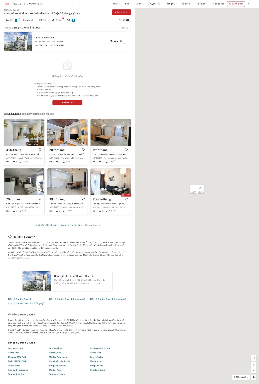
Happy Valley (96, 366)
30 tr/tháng (57, 150)
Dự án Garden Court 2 (45, 38)
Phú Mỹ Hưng (76, 225)
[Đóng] (200, 188)
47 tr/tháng (100, 150)
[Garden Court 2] (18, 41)
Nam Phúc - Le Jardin (59, 362)
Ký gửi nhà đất (236, 4)
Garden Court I (15, 349)
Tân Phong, (79, 158)
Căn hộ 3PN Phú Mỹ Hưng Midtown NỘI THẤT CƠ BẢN (67, 204)
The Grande (96, 362)
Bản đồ (122, 20)
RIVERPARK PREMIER (18, 362)
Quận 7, (49, 42)
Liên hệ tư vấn (67, 103)
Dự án (138, 4)
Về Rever (201, 4)
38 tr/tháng (13, 150)
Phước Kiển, (123, 207)
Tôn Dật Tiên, (40, 42)
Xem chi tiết (116, 41)
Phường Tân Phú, (39, 158)
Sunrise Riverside (16, 374)
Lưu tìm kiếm (122, 12)
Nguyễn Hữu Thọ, (111, 207)
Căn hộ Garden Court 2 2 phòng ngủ (108, 299)
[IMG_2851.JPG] (67, 195)
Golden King (55, 370)
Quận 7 (64, 225)
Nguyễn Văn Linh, (25, 158)
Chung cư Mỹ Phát (17, 357)
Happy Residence (57, 366)
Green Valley (14, 366)
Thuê (126, 4)
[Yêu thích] (40, 150)
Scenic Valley (96, 357)
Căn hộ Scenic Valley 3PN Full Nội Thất (22, 155)
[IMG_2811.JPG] (111, 145)
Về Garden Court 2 (21, 237)
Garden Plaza (55, 349)
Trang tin (170, 4)
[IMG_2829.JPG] (24, 195)
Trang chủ (39, 225)
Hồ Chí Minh (58, 42)
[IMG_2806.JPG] (67, 145)
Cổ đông (185, 4)
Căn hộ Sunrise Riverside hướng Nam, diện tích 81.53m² (111, 204)
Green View (95, 353)
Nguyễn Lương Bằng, (112, 158)
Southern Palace (57, 374)
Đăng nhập (218, 4)
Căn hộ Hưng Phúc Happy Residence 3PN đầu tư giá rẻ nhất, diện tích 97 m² (24, 204)
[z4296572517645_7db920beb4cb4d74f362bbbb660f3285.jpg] (111, 195)
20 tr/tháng (13, 199)
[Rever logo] (7, 4)
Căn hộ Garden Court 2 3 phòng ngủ (26, 304)
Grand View (13, 353)
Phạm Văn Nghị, (67, 158)
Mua (115, 4)
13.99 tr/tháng (102, 199)
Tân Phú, (125, 158)
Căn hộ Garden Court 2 (19, 299)
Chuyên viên (154, 4)
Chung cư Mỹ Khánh (100, 349)
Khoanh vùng (242, 377)
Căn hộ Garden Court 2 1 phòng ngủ (67, 299)
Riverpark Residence (18, 370)
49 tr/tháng (57, 199)
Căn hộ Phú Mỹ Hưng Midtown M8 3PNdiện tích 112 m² (111, 155)
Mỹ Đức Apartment (58, 357)
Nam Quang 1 (56, 353)
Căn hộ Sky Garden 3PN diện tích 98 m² (67, 155)
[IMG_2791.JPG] (24, 145)
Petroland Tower (98, 370)
